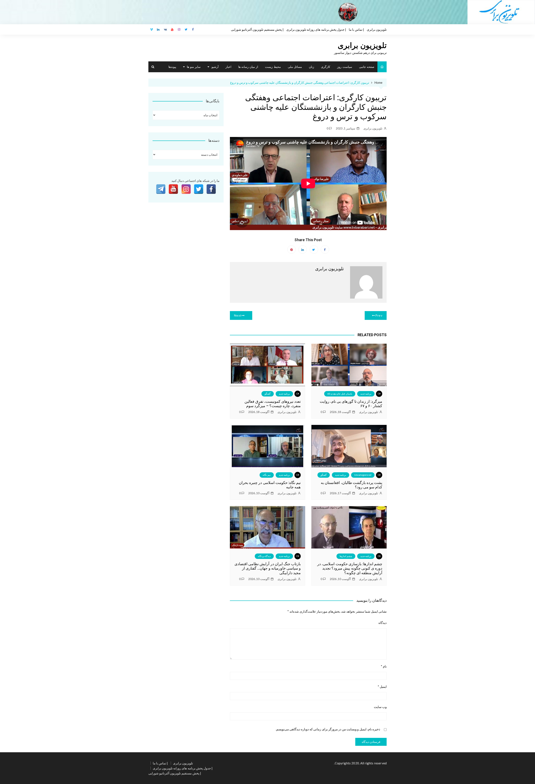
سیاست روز (344, 67)
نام (384, 666)
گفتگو (268, 393)
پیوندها (172, 67)
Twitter (186, 29)
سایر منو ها (194, 67)
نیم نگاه (266, 474)
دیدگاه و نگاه (264, 556)
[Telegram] (161, 189)
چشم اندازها (346, 556)
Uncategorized (362, 474)
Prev (378, 315)
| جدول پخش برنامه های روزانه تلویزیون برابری (316, 29)
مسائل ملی (295, 67)
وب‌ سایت (380, 707)
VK (165, 29)
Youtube (172, 29)
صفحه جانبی (366, 67)
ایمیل (382, 686)
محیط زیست (273, 67)
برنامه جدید (365, 393)
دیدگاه (382, 622)
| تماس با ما (356, 29)
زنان (311, 67)
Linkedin (158, 29)
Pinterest (291, 249)
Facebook (193, 29)
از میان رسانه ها (248, 67)
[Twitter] (199, 189)
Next (238, 315)
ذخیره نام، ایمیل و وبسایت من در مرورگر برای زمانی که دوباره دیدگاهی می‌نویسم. (328, 729)
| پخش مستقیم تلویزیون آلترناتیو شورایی (257, 29)
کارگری (325, 67)
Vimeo (151, 29)
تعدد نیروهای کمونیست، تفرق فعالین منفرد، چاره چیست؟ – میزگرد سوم (273, 403)
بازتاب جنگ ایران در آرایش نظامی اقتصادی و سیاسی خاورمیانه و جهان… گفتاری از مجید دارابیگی (267, 568)
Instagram (179, 29)
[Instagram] (186, 189)
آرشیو (215, 67)
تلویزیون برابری (377, 29)
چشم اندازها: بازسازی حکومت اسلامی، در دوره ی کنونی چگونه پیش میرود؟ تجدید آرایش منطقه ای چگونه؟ (349, 568)
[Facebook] (211, 189)
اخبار (228, 67)
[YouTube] (173, 189)
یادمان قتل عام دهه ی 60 (339, 393)
